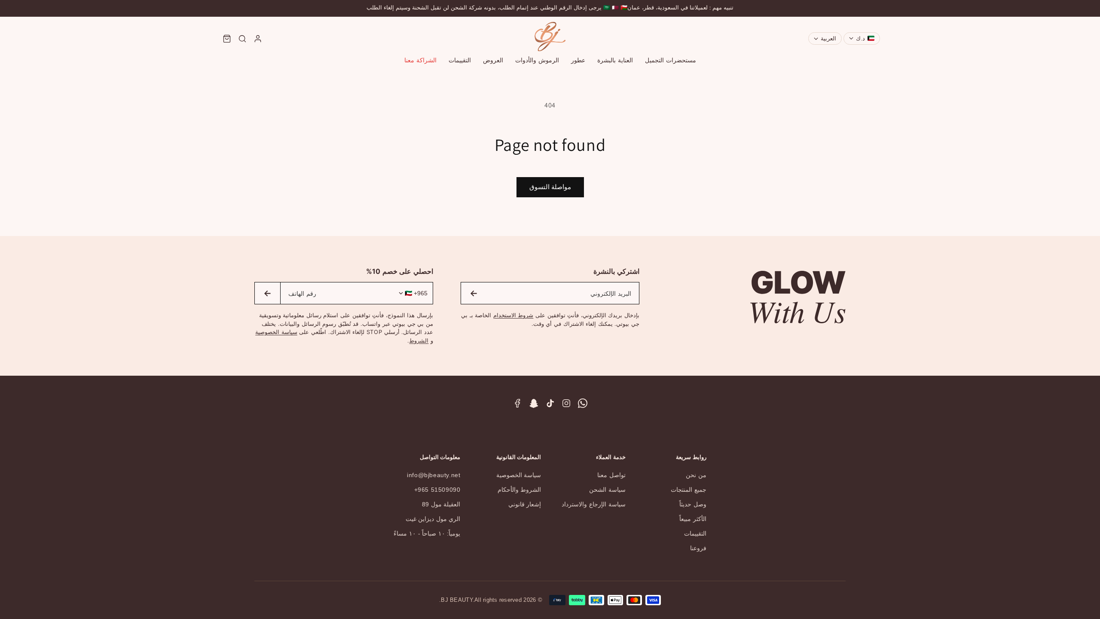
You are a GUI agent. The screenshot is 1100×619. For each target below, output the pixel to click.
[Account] (258, 39)
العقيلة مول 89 (441, 504)
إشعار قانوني (524, 504)
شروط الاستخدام (513, 315)
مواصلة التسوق (550, 187)
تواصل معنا (611, 475)
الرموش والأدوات (537, 60)
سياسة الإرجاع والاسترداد (593, 504)
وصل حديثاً (692, 504)
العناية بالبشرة (615, 60)
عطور (578, 60)
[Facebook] (517, 403)
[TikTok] (550, 403)
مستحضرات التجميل (670, 60)
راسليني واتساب (267, 293)
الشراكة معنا (420, 60)
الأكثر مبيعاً (692, 518)
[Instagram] (566, 403)
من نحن (696, 475)
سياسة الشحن (607, 489)
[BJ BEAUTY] (550, 36)
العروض (493, 60)
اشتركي (473, 293)
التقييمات (460, 60)
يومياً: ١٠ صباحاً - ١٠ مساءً (427, 533)
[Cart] (227, 39)
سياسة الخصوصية (276, 331)
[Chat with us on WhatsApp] (582, 403)
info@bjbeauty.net (433, 475)
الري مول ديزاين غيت (433, 518)
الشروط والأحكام (519, 489)
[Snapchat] (533, 403)
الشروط (418, 340)
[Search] (242, 39)
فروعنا (698, 548)
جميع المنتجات (688, 489)
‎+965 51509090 (437, 489)
